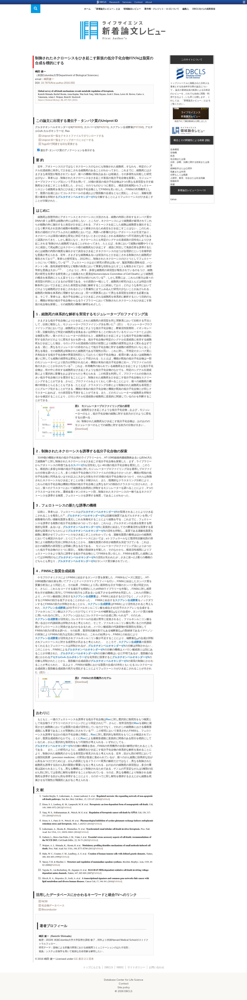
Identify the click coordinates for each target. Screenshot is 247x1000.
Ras (108, 719)
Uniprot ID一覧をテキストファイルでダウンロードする (73, 135)
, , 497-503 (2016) (58, 99)
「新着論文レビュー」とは (107, 9)
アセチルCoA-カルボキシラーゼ (68, 657)
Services (126, 2)
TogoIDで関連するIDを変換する (60, 143)
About (148, 2)
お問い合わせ (156, 967)
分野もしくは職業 (179, 175)
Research (114, 2)
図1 (120, 324)
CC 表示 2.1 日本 (84, 958)
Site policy (124, 987)
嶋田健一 (49, 79)
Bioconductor (49, 909)
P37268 (138, 127)
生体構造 (174, 149)
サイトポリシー (136, 967)
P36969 (77, 127)
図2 (42, 672)
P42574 (103, 127)
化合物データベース (53, 905)
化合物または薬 (178, 159)
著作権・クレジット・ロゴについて (161, 9)
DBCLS (109, 967)
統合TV (178, 121)
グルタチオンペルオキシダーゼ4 (76, 196)
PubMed (105, 799)
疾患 (172, 156)
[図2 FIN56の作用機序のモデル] (55, 687)
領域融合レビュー (132, 9)
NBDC (120, 967)
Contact (138, 2)
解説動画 (189, 121)
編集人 (185, 9)
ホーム (87, 9)
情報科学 (174, 181)
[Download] (81, 428)
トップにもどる (92, 967)
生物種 (173, 152)
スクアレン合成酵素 (84, 596)
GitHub (173, 199)
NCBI (45, 901)
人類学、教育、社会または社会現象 (187, 178)
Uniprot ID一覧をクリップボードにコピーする (68, 139)
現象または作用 (178, 171)
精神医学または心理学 (181, 168)
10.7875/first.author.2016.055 (58, 82)
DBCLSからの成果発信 (203, 9)
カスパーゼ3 (78, 465)
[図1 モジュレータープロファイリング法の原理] (55, 420)
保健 (172, 184)
